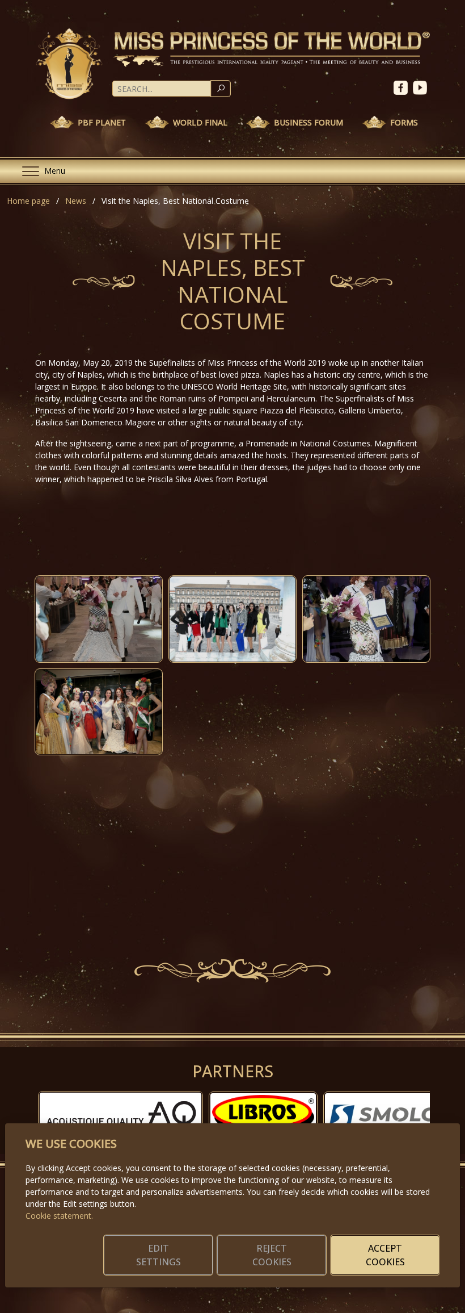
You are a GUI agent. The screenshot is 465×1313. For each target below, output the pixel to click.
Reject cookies (271, 1255)
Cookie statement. (59, 1215)
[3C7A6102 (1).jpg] (366, 619)
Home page (28, 200)
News (75, 200)
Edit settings (158, 1255)
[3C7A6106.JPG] (98, 619)
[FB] (403, 86)
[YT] (421, 86)
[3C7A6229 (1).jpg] (98, 712)
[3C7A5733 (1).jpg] (232, 619)
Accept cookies (385, 1255)
